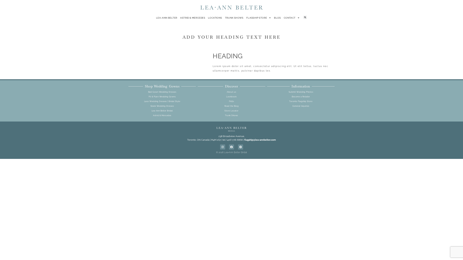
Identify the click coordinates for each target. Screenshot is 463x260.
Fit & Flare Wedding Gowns (162, 97)
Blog (277, 17)
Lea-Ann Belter (166, 17)
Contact (290, 17)
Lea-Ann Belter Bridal (162, 111)
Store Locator (231, 111)
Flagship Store (256, 17)
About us (231, 92)
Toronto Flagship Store (300, 101)
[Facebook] (231, 147)
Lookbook (231, 97)
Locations (215, 17)
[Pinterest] (240, 147)
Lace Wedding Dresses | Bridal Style (162, 101)
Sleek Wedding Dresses (162, 106)
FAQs (231, 101)
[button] (305, 17)
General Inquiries (300, 106)
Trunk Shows (234, 17)
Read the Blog (231, 106)
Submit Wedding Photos (301, 92)
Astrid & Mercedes (192, 17)
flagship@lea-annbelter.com (260, 139)
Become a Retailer (301, 97)
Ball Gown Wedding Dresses (162, 92)
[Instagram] (222, 147)
